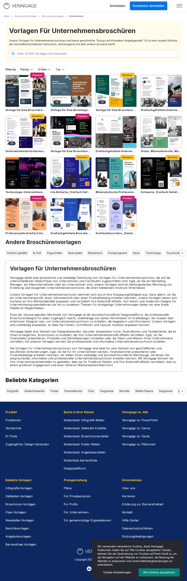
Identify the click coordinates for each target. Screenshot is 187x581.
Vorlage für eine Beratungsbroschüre (71, 110)
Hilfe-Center (130, 520)
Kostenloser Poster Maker (82, 444)
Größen (42, 69)
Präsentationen (73, 391)
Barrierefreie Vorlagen (20, 544)
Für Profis (71, 504)
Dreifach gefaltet (17, 252)
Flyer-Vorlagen (15, 512)
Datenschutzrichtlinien (137, 528)
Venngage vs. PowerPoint (140, 420)
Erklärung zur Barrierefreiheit (142, 504)
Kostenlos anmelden (148, 6)
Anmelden (117, 6)
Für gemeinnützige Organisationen (87, 520)
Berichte (124, 391)
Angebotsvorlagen (18, 536)
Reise (136, 252)
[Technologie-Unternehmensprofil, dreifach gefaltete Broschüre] (25, 173)
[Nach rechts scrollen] (182, 253)
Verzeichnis (13, 428)
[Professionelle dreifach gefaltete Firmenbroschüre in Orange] (25, 214)
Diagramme (107, 391)
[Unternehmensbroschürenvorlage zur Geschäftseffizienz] (25, 132)
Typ (58, 69)
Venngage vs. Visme (136, 436)
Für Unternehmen (76, 512)
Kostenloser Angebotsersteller (85, 452)
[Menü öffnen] (179, 6)
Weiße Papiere (144, 391)
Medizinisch (95, 252)
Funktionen (13, 420)
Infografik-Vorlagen (18, 488)
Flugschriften (54, 252)
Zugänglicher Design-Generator (27, 444)
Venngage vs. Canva (136, 428)
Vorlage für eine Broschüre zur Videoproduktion (71, 151)
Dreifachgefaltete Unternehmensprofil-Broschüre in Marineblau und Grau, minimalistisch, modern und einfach (161, 110)
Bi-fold (37, 252)
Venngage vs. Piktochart (139, 444)
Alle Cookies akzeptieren (159, 572)
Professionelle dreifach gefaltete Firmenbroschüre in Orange (25, 233)
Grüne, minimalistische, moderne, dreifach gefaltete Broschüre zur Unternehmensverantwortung (161, 151)
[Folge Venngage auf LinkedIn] (89, 569)
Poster (54, 391)
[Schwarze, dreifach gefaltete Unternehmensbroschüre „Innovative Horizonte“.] (161, 173)
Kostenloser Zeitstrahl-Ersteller (85, 428)
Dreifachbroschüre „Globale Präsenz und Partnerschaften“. (116, 233)
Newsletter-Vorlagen (19, 520)
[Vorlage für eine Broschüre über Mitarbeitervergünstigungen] (25, 91)
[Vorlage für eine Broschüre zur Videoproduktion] (71, 132)
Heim (7, 16)
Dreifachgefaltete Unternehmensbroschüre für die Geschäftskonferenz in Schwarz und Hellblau (116, 151)
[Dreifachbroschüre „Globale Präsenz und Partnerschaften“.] (116, 214)
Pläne (68, 488)
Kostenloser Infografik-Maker (84, 420)
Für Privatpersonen (77, 496)
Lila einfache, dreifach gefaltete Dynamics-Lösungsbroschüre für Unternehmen (71, 192)
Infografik (12, 391)
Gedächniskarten (34, 391)
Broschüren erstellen (26, 16)
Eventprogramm (117, 252)
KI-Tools (11, 436)
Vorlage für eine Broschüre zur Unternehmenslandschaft (116, 110)
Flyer (91, 391)
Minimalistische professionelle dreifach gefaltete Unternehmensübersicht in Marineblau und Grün (116, 192)
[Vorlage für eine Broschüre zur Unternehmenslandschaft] (116, 91)
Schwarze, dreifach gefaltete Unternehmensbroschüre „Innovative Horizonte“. (161, 192)
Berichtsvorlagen (17, 528)
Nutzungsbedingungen (137, 536)
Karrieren (128, 496)
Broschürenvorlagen (53, 16)
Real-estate (75, 252)
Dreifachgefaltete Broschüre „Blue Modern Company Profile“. (71, 233)
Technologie (153, 252)
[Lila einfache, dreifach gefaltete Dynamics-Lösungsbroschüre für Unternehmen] (71, 173)
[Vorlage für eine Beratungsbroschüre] (71, 91)
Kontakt (127, 512)
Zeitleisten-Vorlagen (19, 496)
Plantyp (24, 69)
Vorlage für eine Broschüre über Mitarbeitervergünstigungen (25, 110)
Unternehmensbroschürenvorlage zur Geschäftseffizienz (25, 151)
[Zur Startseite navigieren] (20, 6)
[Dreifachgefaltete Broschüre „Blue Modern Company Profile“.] (71, 214)
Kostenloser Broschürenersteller (86, 436)
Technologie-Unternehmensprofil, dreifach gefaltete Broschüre (25, 192)
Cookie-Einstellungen (117, 572)
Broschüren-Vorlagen (20, 504)
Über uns (128, 488)
